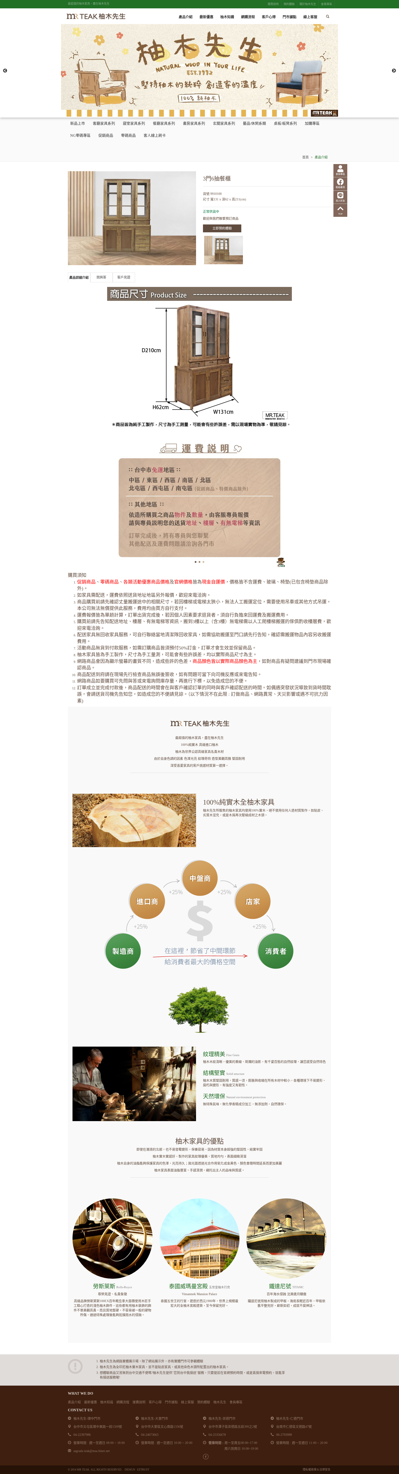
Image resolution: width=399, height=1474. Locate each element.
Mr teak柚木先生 (95, 16)
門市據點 (289, 17)
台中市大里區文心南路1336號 (162, 1426)
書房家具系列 (194, 123)
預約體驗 (289, 4)
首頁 (305, 157)
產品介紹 (186, 17)
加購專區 (312, 123)
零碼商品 (128, 135)
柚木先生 (219, 1402)
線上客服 (310, 17)
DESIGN (130, 1469)
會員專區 (326, 4)
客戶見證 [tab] (123, 277)
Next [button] (394, 70)
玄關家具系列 (224, 123)
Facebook (206, 1456)
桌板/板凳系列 (285, 123)
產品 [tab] (79, 277)
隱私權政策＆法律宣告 (316, 1469)
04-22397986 (82, 1435)
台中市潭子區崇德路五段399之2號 (233, 1426)
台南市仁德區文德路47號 (294, 1426)
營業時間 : (216, 1443)
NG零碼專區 (80, 135)
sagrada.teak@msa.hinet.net (91, 1451)
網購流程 (248, 17)
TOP (340, 214)
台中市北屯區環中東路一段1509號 (97, 1426)
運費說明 (273, 4)
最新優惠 (206, 17)
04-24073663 (149, 1435)
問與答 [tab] (101, 277)
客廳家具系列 (104, 123)
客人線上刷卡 (155, 135)
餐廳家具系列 (164, 123)
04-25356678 (217, 1435)
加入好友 (340, 200)
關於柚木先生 (307, 4)
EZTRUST (143, 1469)
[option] (199, 70)
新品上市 (77, 123)
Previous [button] (5, 70)
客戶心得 (269, 17)
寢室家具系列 (134, 123)
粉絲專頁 (340, 187)
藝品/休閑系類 (254, 123)
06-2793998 (284, 1435)
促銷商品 (105, 135)
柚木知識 (227, 17)
